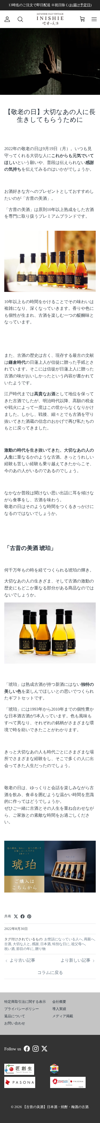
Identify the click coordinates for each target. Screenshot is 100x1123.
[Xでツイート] (16, 916)
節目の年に (25, 949)
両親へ (89, 939)
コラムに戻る (50, 972)
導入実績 (59, 1009)
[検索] (17, 19)
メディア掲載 (62, 1016)
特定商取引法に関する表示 (25, 1002)
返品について (14, 1016)
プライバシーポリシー (21, 1009)
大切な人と (21, 944)
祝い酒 (9, 949)
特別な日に (61, 944)
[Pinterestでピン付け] (29, 916)
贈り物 (40, 949)
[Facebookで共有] (23, 916)
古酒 (7, 944)
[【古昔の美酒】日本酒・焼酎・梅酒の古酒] (50, 19)
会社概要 (59, 1002)
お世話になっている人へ (63, 939)
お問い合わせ (14, 1023)
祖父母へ (78, 944)
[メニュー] (94, 19)
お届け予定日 (80, 5)
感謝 (35, 944)
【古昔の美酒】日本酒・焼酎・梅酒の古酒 (56, 1107)
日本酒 (45, 944)
